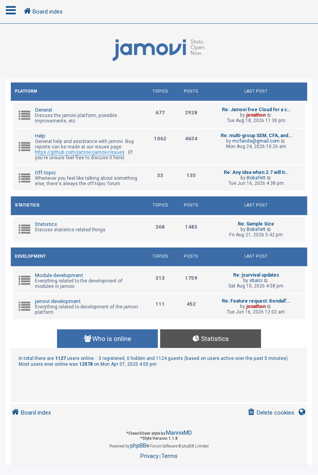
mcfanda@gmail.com (256, 141)
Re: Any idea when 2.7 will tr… (256, 172)
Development (30, 256)
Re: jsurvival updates (256, 275)
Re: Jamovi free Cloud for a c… (256, 109)
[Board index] (159, 50)
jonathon (256, 115)
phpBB (138, 445)
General (43, 110)
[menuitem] (271, 412)
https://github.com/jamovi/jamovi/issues (79, 152)
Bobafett (256, 178)
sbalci (256, 280)
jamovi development (58, 301)
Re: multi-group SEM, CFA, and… (256, 135)
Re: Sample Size (256, 224)
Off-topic (45, 173)
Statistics (27, 205)
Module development (59, 275)
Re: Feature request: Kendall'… (256, 301)
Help (40, 136)
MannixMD (179, 432)
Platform (26, 91)
